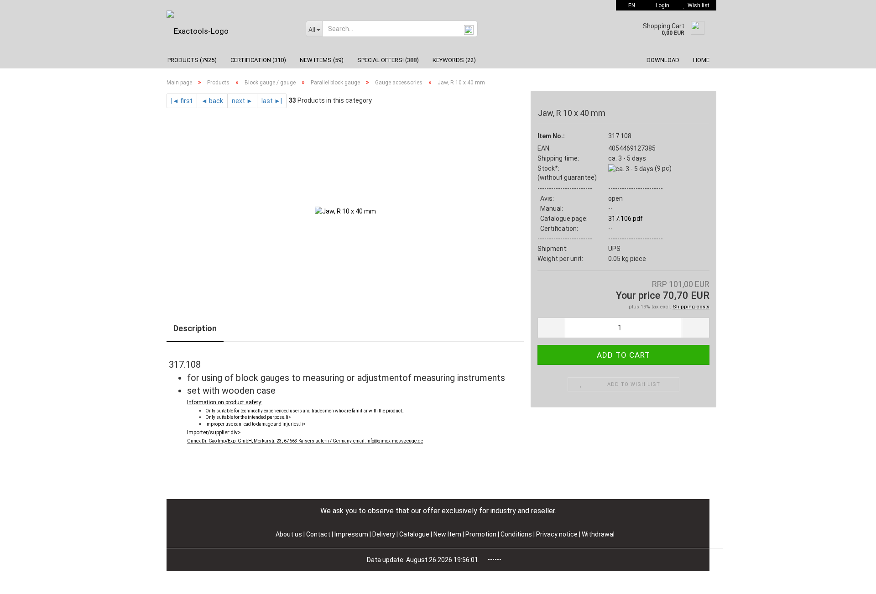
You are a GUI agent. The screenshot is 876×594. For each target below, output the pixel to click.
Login (661, 5)
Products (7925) (192, 60)
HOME (701, 60)
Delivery (384, 534)
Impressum (352, 534)
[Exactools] (229, 31)
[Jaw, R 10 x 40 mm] (345, 210)
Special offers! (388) (388, 60)
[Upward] (851, 580)
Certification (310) (258, 60)
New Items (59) (322, 60)
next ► (242, 100)
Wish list (697, 5)
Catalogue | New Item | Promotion (447, 534)
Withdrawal (598, 534)
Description (195, 328)
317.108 (619, 136)
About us (289, 534)
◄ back (212, 100)
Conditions (517, 534)
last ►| (271, 100)
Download (663, 60)
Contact (318, 534)
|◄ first (182, 100)
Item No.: (551, 136)
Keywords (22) (454, 60)
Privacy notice (557, 534)
